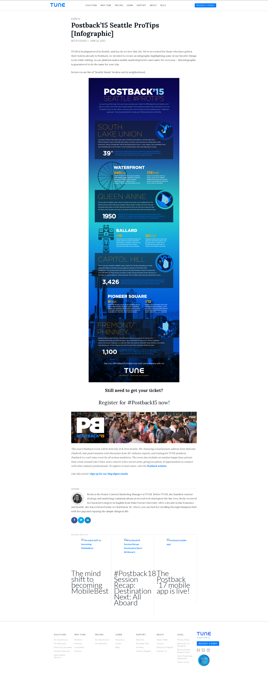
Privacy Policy (183, 640)
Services (78, 651)
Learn (119, 634)
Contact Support (143, 651)
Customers (79, 647)
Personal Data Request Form (183, 651)
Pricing (99, 634)
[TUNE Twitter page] (204, 651)
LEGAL (180, 634)
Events (75, 18)
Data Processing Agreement (184, 657)
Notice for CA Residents (183, 644)
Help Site (140, 640)
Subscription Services (59, 656)
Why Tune (80, 634)
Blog (117, 647)
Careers (160, 643)
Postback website (156, 465)
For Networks (60, 643)
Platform (78, 640)
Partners (78, 643)
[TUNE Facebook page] (199, 651)
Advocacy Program (165, 647)
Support (141, 634)
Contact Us (162, 651)
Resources (120, 640)
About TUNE (162, 640)
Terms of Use (183, 662)
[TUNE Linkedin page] (208, 651)
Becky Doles (79, 40)
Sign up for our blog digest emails (109, 473)
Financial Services (62, 651)
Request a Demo (208, 643)
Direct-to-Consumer (63, 647)
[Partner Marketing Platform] (57, 5)
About (160, 634)
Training (139, 647)
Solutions (60, 634)
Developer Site (142, 643)
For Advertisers (61, 640)
